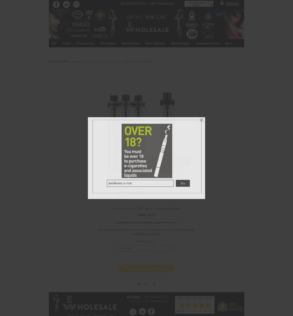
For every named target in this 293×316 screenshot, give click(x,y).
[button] (202, 120)
